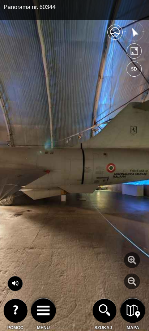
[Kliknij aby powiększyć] (132, 260)
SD (134, 69)
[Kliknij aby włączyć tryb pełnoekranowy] (134, 53)
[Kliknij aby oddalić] (132, 281)
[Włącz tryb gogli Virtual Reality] (115, 35)
